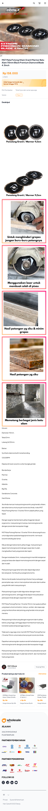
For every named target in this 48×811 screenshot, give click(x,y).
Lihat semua (42, 674)
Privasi (5, 800)
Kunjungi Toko (40, 667)
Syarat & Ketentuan (17, 800)
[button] (6, 795)
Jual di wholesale (9, 732)
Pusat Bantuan (8, 735)
